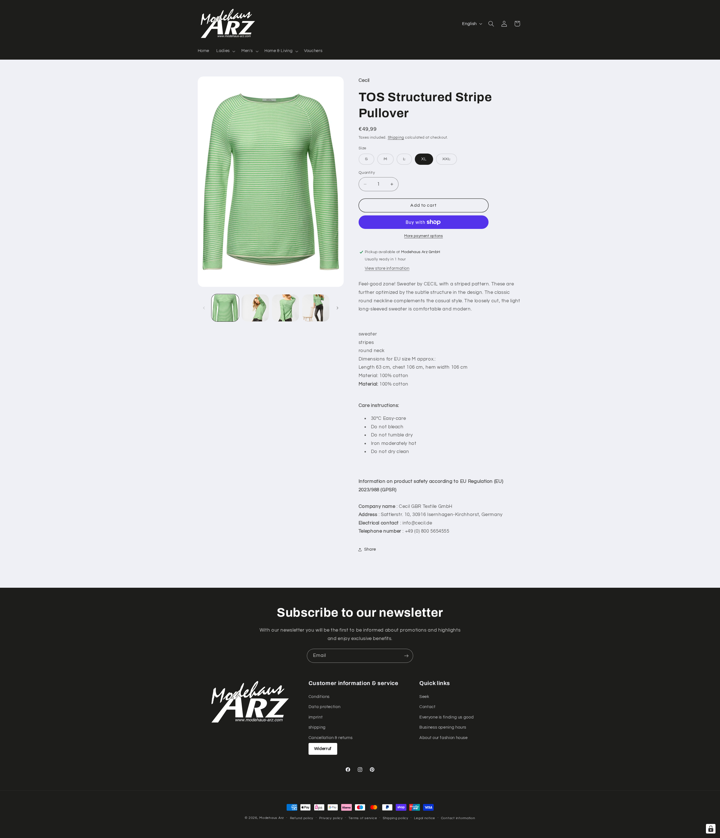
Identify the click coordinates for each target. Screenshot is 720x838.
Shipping (396, 137)
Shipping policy (395, 818)
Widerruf (323, 749)
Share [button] (370, 550)
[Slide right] (337, 308)
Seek (424, 697)
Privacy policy (331, 818)
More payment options (423, 236)
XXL (449, 161)
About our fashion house (443, 738)
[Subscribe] (406, 656)
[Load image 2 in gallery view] (255, 308)
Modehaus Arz (271, 817)
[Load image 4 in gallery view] (315, 308)
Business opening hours (442, 728)
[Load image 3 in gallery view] (285, 308)
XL (424, 159)
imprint (316, 717)
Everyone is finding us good (446, 717)
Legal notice (424, 818)
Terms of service (362, 818)
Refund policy (302, 818)
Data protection (324, 707)
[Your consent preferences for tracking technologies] (711, 829)
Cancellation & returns (331, 738)
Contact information (458, 818)
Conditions (319, 697)
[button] (225, 51)
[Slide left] (204, 308)
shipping (317, 728)
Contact (427, 707)
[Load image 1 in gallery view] (225, 308)
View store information (387, 268)
